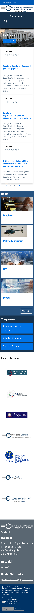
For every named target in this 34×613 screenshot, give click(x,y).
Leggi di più (9, 41)
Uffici (6, 269)
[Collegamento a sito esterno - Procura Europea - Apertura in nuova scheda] (17, 457)
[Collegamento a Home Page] (17, 8)
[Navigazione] (29, 20)
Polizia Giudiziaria (13, 241)
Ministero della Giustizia (9, 3)
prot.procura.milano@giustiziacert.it (17, 579)
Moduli (7, 298)
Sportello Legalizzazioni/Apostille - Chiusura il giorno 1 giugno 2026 (17, 115)
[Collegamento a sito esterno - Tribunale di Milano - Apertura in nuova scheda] (17, 478)
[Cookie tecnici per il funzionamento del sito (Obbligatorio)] (4, 602)
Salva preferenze (7, 609)
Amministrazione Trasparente (11, 328)
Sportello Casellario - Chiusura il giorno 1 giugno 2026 (17, 67)
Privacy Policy (19, 609)
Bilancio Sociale (10, 346)
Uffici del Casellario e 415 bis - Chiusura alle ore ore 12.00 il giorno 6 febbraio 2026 (16, 163)
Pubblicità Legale (11, 338)
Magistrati (9, 215)
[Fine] (26, 185)
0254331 (5, 566)
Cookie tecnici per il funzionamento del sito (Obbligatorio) (13, 602)
